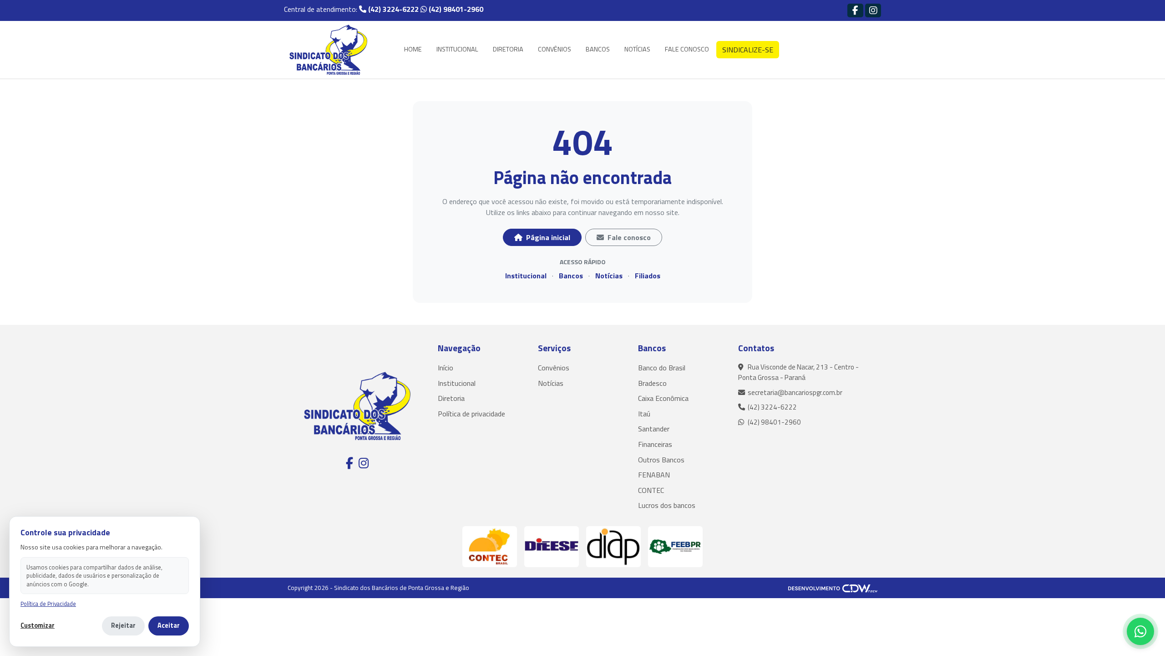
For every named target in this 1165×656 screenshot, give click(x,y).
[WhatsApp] (1140, 631)
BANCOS (598, 49)
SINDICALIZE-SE (747, 49)
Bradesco (652, 383)
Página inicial (547, 237)
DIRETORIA (508, 49)
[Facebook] (855, 10)
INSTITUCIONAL (457, 49)
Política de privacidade (471, 413)
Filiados (647, 275)
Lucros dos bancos (666, 505)
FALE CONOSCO (687, 49)
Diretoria (451, 398)
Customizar (37, 625)
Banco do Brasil (661, 367)
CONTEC (651, 490)
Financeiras (655, 444)
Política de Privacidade (48, 604)
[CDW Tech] (832, 587)
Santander (653, 428)
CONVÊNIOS (554, 49)
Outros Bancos (661, 459)
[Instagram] (873, 10)
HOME (413, 49)
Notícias (609, 275)
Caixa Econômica (663, 398)
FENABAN (654, 474)
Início (445, 367)
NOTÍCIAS (637, 49)
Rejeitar (123, 625)
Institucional (526, 275)
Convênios (553, 367)
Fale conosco (628, 237)
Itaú (644, 413)
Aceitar (168, 625)
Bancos (571, 275)
